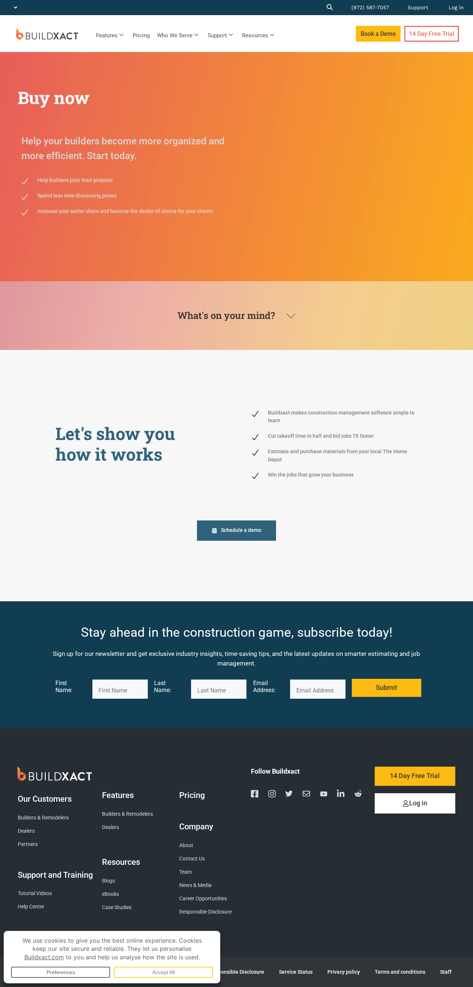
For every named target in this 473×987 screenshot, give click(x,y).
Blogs (108, 881)
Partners (28, 844)
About (186, 845)
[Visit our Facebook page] (254, 795)
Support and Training (55, 875)
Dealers (26, 831)
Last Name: (170, 687)
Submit (386, 687)
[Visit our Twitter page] (289, 795)
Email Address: (269, 687)
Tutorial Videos (35, 893)
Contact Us (192, 859)
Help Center (31, 907)
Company (196, 826)
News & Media (195, 885)
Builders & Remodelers (43, 818)
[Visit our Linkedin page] (340, 795)
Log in (456, 7)
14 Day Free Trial (431, 33)
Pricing (141, 35)
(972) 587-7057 (370, 7)
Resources (255, 35)
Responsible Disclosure (205, 912)
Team (185, 872)
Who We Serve (175, 35)
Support (418, 7)
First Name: (72, 687)
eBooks (110, 894)
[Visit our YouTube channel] (323, 795)
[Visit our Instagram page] (272, 795)
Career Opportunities (203, 898)
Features (107, 35)
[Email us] (306, 795)
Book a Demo (378, 33)
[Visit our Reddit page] (358, 795)
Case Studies (117, 907)
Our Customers (45, 798)
